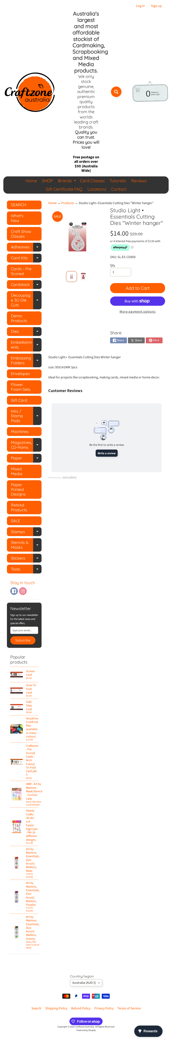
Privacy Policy (103, 1008)
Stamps (26, 532)
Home (31, 180)
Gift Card (19, 400)
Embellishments (26, 345)
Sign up (156, 6)
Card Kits (26, 258)
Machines (20, 431)
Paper (26, 458)
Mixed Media (16, 471)
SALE (15, 520)
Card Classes (92, 180)
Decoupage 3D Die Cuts (26, 300)
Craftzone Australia (84, 1026)
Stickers (26, 559)
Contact (118, 189)
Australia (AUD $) (84, 982)
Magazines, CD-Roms (26, 445)
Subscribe (22, 640)
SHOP (47, 180)
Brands (67, 181)
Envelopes (20, 373)
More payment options (138, 311)
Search (36, 1008)
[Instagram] (23, 591)
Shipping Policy (56, 1008)
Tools (26, 570)
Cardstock (26, 285)
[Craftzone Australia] (29, 91)
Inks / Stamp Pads (26, 416)
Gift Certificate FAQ (64, 189)
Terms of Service (129, 1008)
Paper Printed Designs (18, 489)
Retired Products (19, 507)
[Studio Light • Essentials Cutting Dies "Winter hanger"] (71, 276)
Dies (26, 332)
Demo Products (19, 318)
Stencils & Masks (26, 545)
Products (67, 203)
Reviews (139, 180)
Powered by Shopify (86, 1030)
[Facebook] (14, 591)
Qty (112, 265)
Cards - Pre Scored (21, 271)
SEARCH (18, 204)
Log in (140, 6)
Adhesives (26, 247)
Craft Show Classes (21, 234)
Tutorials (118, 180)
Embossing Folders (26, 361)
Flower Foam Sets (20, 387)
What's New (17, 218)
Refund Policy (80, 1008)
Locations (96, 189)
